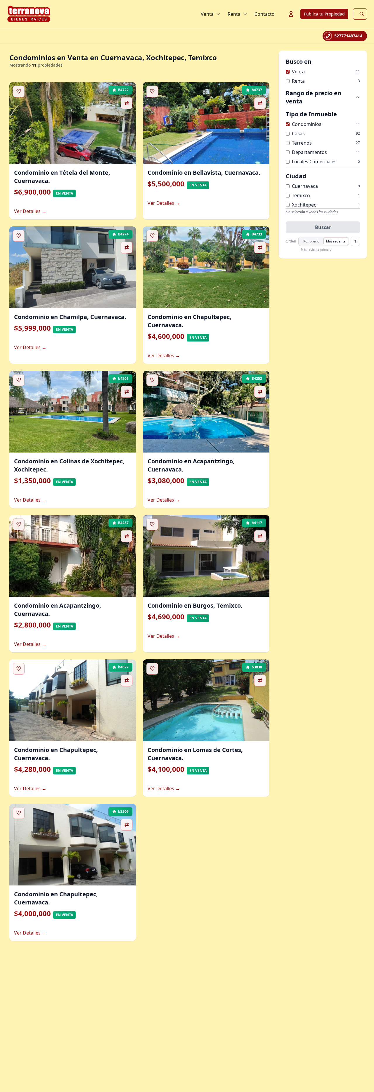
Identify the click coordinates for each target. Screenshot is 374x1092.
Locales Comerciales (314, 161)
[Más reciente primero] (355, 241)
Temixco (301, 195)
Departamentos (309, 152)
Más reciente (335, 241)
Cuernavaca (305, 186)
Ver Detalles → (30, 211)
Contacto (264, 14)
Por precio (311, 241)
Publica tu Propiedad (324, 14)
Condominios (306, 124)
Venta (207, 14)
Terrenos (302, 143)
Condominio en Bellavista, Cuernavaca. (204, 172)
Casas (298, 133)
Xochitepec (304, 205)
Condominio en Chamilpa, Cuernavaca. (70, 317)
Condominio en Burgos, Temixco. (195, 605)
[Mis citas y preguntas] (291, 14)
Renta (234, 14)
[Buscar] (362, 14)
